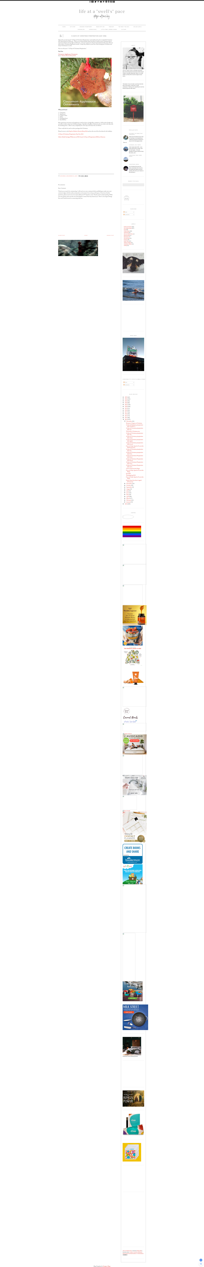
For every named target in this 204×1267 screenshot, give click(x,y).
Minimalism (81, 29)
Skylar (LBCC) (137, 26)
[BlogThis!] (82, 176)
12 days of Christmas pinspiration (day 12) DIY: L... (134, 425)
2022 (126, 403)
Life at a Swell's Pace (128, 234)
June (127, 493)
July (127, 491)
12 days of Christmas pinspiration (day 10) (134, 433)
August (128, 489)
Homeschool (93, 29)
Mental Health (127, 235)
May (127, 494)
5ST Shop (72, 26)
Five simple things (128, 228)
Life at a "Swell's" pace (102, 11)
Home (64, 26)
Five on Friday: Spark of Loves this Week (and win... (134, 446)
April (127, 496)
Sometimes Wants (128, 244)
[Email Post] (79, 175)
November (129, 483)
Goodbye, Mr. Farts (135, 144)
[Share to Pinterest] (87, 176)
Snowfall (128, 473)
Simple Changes (127, 242)
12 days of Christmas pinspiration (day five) (134, 453)
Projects (125, 239)
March (128, 498)
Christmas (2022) (134, 164)
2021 (126, 404)
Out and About (127, 238)
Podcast (111, 26)
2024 (126, 399)
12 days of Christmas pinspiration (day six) (134, 449)
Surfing (125, 245)
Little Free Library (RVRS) (109, 29)
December (129, 421)
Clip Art (123, 29)
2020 (126, 406)
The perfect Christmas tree (133, 431)
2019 (126, 408)
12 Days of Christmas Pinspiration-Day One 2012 (70, 134)
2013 (126, 419)
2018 (126, 410)
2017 (126, 412)
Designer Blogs (106, 1266)
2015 (126, 416)
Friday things (126, 231)
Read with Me (100, 26)
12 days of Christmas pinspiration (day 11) (134, 428)
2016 (126, 414)
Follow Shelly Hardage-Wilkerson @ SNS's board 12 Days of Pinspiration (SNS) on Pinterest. (81, 137)
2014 (126, 417)
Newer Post (110, 235)
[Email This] (81, 176)
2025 (126, 397)
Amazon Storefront (86, 26)
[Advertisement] (135, 317)
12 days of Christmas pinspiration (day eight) (134, 440)
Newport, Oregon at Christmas (134, 423)
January (128, 502)
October (128, 485)
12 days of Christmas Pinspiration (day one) (134, 466)
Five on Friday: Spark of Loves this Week (134, 471)
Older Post (61, 235)
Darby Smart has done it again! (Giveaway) (134, 481)
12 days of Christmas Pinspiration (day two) (134, 462)
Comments (126, 214)
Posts (125, 212)
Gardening (126, 232)
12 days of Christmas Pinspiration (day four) (134, 456)
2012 (126, 504)
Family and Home (127, 226)
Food (125, 229)
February (128, 500)
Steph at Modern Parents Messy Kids (78, 131)
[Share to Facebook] (85, 176)
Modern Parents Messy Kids (69, 55)
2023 (126, 401)
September (129, 487)
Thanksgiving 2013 (131, 475)
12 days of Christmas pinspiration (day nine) (134, 437)
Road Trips (126, 241)
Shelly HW (139, 1250)
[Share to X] (84, 176)
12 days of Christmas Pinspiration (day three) (134, 459)
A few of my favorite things (133, 468)
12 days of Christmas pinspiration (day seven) (134, 443)
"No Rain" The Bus (123, 26)
